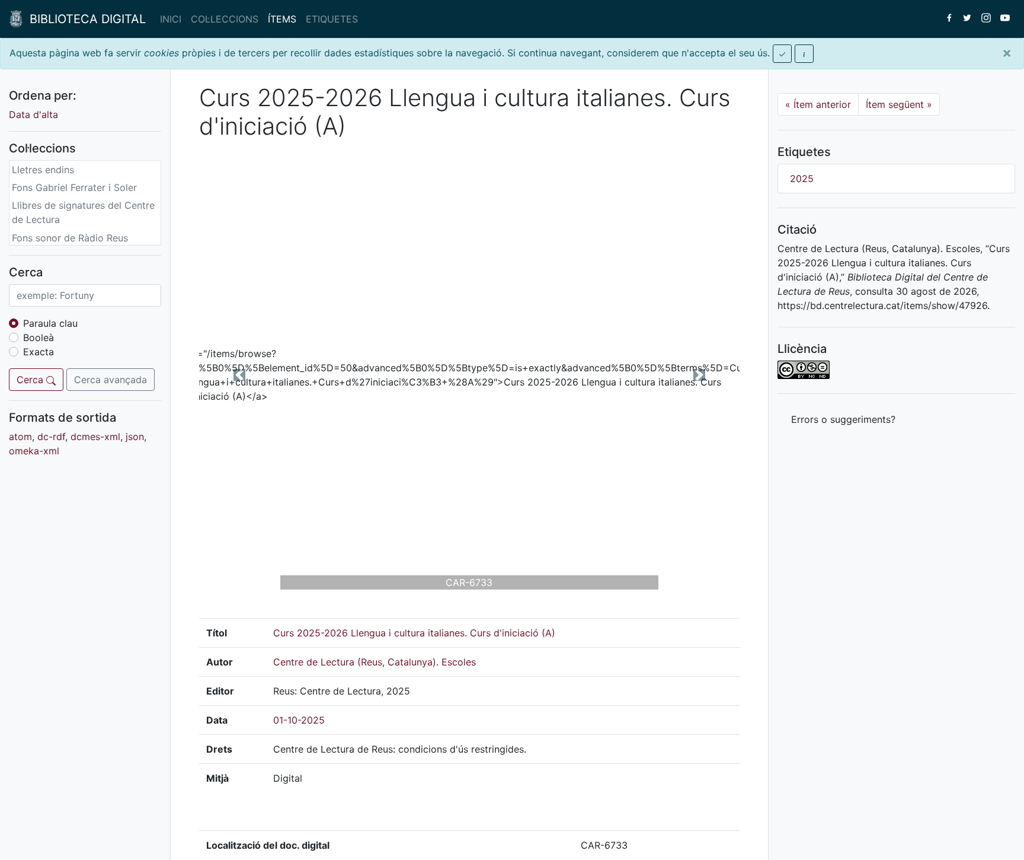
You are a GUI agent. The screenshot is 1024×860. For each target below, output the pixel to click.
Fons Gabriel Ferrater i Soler (74, 188)
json (135, 436)
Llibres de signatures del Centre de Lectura (83, 213)
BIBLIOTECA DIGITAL (84, 19)
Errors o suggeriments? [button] (843, 419)
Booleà (38, 337)
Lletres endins (43, 170)
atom (20, 436)
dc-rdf (51, 436)
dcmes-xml (95, 436)
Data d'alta (33, 114)
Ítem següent (899, 104)
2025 (802, 178)
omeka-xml (34, 451)
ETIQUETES (332, 19)
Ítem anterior (818, 104)
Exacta (38, 352)
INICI (170, 19)
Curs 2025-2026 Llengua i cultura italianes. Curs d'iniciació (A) (414, 633)
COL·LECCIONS (224, 19)
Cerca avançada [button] (110, 380)
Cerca (31, 380)
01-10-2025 (299, 720)
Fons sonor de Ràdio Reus (70, 238)
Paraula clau (50, 323)
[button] (239, 375)
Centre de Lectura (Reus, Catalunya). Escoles (374, 662)
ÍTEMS (282, 19)
